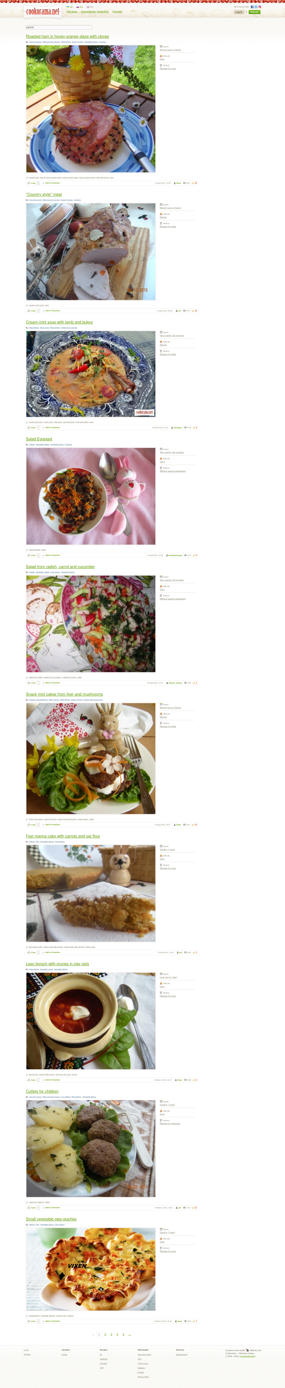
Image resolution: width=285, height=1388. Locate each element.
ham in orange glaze (87, 177)
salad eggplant (34, 550)
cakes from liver (50, 819)
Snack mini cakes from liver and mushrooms (64, 694)
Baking (32, 842)
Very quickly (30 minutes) (172, 335)
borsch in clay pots (63, 1074)
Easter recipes (77, 42)
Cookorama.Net (247, 1356)
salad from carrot (69, 677)
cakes (91, 819)
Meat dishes (66, 42)
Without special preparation (173, 471)
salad (43, 550)
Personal (103, 1363)
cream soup (48, 422)
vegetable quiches (48, 1316)
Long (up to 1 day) (168, 977)
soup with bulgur (82, 422)
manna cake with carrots (53, 947)
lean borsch (33, 1074)
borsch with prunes (47, 1074)
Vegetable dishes (91, 42)
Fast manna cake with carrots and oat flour (63, 836)
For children (66, 1097)
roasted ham (34, 177)
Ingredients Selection (95, 11)
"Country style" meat (44, 194)
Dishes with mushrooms (93, 700)
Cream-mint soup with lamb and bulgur (59, 322)
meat (47, 305)
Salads (32, 444)
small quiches (34, 1316)
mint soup (58, 422)
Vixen (178, 183)
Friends (141, 1372)
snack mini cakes (36, 819)
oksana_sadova (175, 683)
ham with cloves (102, 177)
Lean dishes (55, 572)
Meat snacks (54, 700)
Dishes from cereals (69, 328)
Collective (104, 1359)
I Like (33, 183)
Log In (239, 12)
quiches (70, 1316)
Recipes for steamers (170, 1123)
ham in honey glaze (70, 177)
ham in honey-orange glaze (51, 177)
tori (179, 311)
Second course (35, 42)
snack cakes (83, 819)
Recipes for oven (168, 68)
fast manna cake (35, 947)
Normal (163, 217)
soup (91, 422)
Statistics (141, 1368)
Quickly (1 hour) (167, 849)
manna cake (90, 947)
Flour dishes (60, 842)
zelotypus (178, 428)
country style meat (36, 305)
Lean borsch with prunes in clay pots (57, 963)
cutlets (47, 1202)
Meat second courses (51, 42)
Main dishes (34, 328)
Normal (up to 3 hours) (170, 49)
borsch (74, 1074)
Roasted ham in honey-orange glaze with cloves (67, 36)
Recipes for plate (168, 226)
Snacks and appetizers (38, 700)
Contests (102, 42)
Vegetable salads (42, 444)
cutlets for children (36, 1202)
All (101, 1355)
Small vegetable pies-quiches (51, 1219)
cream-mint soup (35, 422)
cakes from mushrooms (67, 819)
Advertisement (181, 1355)
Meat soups (44, 328)
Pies (37, 842)
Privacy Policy (143, 1377)
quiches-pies (61, 1316)
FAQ (139, 1359)
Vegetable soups (46, 969)
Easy (162, 59)
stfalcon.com (255, 1350)
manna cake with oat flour (74, 947)
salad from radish (36, 677)
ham (112, 177)
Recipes (72, 11)
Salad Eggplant (39, 438)
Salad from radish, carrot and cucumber (60, 566)
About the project (144, 1355)
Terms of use (143, 1363)
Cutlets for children (42, 1091)
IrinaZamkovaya (175, 555)
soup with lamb (69, 422)
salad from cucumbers (53, 677)
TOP (102, 1368)
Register (254, 12)
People (117, 11)
